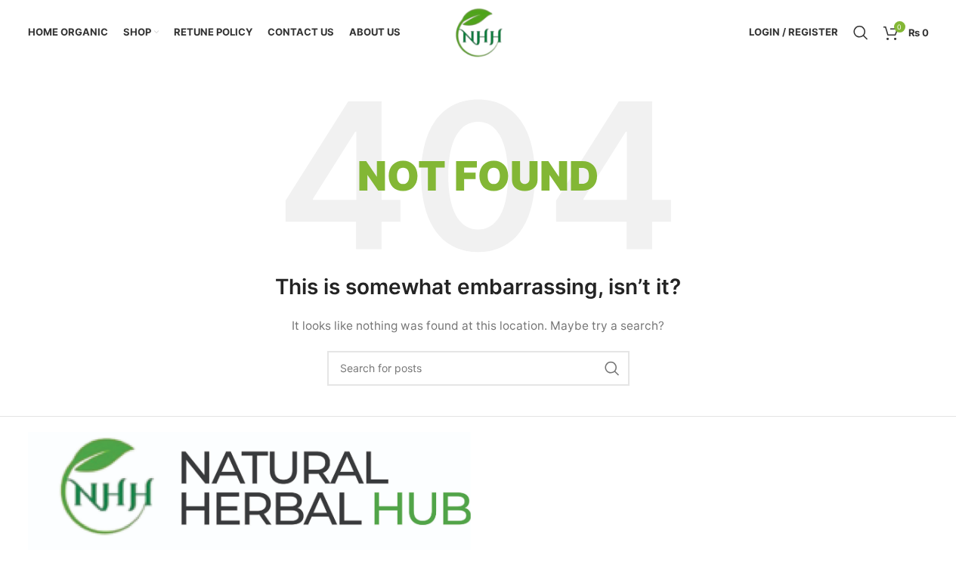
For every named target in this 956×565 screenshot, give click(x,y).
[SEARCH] (612, 368)
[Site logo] (478, 30)
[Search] (861, 32)
